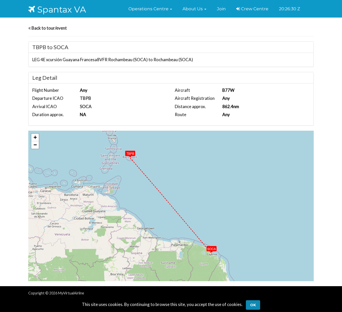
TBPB (85, 98)
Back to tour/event (49, 28)
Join (221, 8)
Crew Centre (254, 8)
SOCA (86, 106)
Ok (253, 305)
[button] (150, 9)
